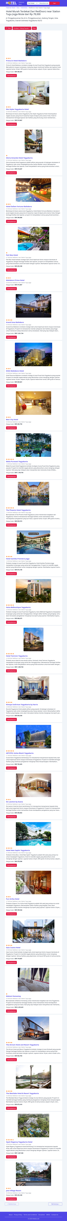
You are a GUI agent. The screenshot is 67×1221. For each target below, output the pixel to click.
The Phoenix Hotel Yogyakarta (18, 510)
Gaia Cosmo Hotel (13, 947)
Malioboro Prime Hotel (15, 280)
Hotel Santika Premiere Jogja (17, 559)
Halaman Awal (21, 3)
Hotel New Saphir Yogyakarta (18, 850)
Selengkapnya (11, 75)
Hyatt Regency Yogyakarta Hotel (19, 1142)
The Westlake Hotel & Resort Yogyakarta (22, 1093)
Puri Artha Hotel (12, 899)
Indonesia (24, 8)
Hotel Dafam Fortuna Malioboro (19, 206)
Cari (54, 3)
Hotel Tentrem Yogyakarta (17, 656)
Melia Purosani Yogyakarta (17, 461)
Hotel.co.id (36, 1219)
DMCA (48, 1215)
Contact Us (54, 1215)
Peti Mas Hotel (12, 255)
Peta (34, 28)
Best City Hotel (12, 419)
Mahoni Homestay (13, 996)
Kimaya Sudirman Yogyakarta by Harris (22, 704)
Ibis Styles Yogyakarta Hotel (17, 109)
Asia (18, 8)
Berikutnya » (55, 1204)
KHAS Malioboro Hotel (15, 371)
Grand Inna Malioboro (15, 322)
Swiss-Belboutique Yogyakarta (18, 607)
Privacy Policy (18, 1215)
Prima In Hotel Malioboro (16, 61)
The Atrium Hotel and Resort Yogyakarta (22, 1045)
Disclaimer (41, 1215)
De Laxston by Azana (14, 802)
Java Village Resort (13, 1190)
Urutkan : (21, 28)
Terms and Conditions (30, 1215)
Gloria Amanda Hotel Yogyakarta (19, 158)
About (11, 1215)
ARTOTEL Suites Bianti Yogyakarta (20, 753)
